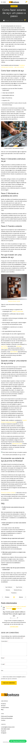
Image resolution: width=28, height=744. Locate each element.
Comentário (4, 641)
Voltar (14, 597)
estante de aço (18, 590)
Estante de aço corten (14, 301)
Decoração (14, 6)
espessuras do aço (17, 443)
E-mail (3, 664)
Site (2, 670)
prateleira (13, 592)
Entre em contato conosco (8, 492)
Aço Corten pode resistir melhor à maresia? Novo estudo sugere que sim (14, 614)
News (14, 609)
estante (8, 590)
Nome (3, 658)
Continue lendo (14, 626)
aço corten (19, 587)
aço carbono (9, 587)
